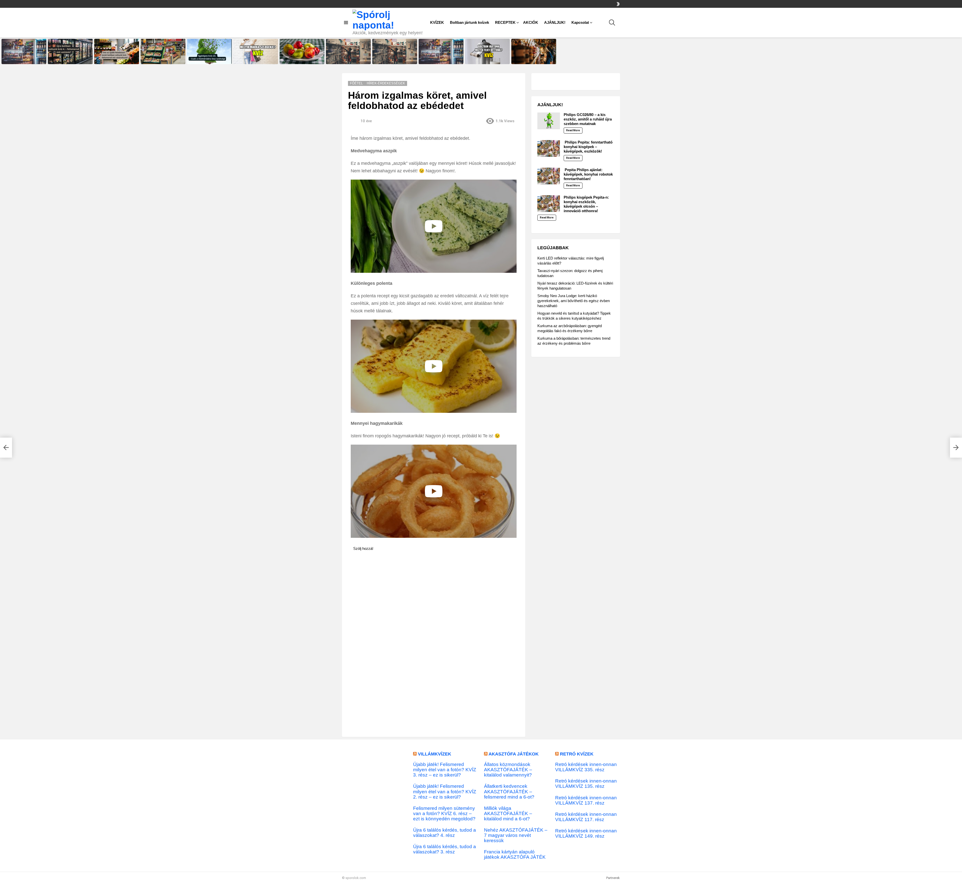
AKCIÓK (530, 22)
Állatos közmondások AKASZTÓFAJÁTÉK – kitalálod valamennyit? (508, 770)
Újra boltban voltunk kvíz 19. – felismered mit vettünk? (439, 59)
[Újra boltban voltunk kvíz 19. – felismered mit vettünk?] (441, 51)
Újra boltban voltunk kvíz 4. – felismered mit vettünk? (68, 59)
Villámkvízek (434, 753)
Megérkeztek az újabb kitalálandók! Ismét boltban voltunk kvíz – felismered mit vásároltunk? (392, 56)
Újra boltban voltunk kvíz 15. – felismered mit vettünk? (22, 59)
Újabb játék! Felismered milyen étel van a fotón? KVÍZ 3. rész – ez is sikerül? (444, 770)
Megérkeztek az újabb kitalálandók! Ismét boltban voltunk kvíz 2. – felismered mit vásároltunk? (532, 56)
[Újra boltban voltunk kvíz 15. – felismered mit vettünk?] (24, 51)
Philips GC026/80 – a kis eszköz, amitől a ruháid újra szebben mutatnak (588, 119)
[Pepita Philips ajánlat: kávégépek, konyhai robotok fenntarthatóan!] (548, 176)
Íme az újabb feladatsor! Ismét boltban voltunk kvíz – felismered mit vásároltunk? (117, 57)
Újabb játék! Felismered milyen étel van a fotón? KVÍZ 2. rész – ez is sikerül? (444, 791)
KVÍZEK (437, 22)
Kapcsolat (580, 22)
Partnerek (613, 878)
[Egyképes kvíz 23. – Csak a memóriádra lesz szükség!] (209, 51)
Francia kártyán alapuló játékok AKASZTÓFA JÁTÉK (515, 854)
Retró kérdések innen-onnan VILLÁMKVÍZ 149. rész (586, 833)
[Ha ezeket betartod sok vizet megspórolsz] (6, 448)
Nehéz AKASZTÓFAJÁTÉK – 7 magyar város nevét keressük (515, 835)
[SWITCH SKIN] (618, 4)
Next (959, 51)
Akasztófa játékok (514, 753)
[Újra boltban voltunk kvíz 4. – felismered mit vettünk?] (70, 51)
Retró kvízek (576, 753)
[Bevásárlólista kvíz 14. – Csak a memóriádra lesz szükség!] (348, 51)
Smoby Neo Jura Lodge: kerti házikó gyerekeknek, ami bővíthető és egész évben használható (573, 301)
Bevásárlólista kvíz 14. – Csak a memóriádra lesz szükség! (348, 59)
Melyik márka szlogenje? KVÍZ (254, 60)
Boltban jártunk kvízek (469, 22)
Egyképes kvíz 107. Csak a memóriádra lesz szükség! (299, 59)
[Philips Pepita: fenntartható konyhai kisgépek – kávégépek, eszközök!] (548, 148)
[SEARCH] (612, 23)
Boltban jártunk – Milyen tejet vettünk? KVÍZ (484, 59)
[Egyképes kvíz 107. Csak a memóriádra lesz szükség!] (302, 51)
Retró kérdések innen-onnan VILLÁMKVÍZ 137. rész (586, 800)
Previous (2, 51)
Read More (573, 130)
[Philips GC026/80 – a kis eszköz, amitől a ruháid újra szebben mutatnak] (548, 120)
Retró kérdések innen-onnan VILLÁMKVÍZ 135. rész (586, 783)
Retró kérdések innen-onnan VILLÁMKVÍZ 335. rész (586, 767)
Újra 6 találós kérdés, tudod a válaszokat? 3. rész (444, 849)
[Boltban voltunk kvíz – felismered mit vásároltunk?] (163, 51)
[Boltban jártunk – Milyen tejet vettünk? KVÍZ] (487, 51)
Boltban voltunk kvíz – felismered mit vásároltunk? (159, 59)
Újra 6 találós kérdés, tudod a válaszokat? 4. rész (444, 832)
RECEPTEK (505, 22)
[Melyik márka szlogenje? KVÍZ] (255, 51)
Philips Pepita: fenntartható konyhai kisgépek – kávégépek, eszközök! (588, 146)
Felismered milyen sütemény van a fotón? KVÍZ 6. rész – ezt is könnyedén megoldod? (444, 813)
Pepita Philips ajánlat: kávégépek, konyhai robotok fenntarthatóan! (588, 174)
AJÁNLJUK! (554, 22)
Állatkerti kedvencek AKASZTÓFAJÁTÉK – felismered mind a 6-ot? (509, 791)
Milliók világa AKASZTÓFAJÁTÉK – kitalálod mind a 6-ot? (508, 813)
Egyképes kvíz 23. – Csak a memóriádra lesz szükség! (206, 59)
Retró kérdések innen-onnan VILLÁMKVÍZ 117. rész (586, 817)
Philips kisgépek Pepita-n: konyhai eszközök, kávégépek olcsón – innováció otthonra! (586, 204)
